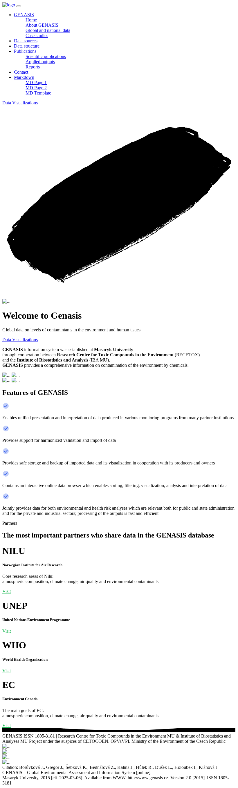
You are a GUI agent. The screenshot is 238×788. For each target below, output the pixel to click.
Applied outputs (40, 61)
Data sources (25, 40)
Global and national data (48, 30)
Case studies (37, 35)
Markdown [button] (24, 77)
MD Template (38, 92)
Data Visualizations (20, 102)
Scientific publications (46, 56)
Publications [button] (25, 51)
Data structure (26, 45)
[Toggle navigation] (18, 6)
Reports (33, 66)
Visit (6, 591)
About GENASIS (42, 25)
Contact (21, 72)
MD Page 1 (36, 82)
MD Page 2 (36, 87)
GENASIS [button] (24, 14)
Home (31, 19)
